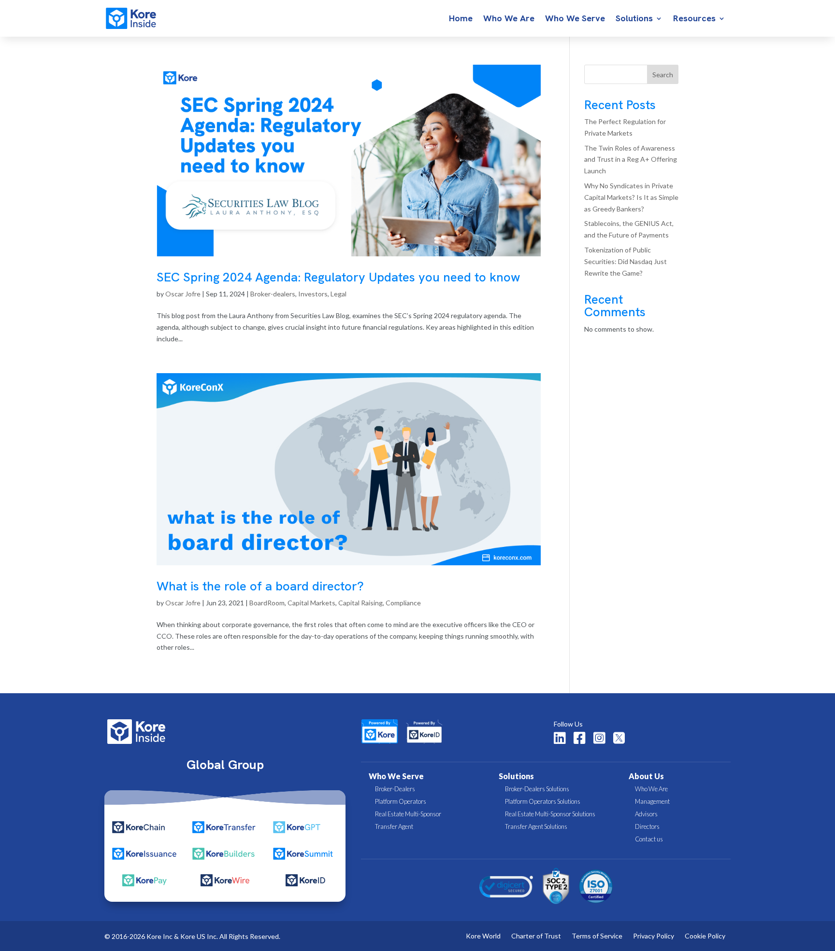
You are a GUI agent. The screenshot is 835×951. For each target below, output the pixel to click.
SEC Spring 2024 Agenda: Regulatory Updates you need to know (338, 277)
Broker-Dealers (395, 789)
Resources (694, 19)
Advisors (646, 814)
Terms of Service (597, 936)
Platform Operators (400, 801)
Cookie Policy (705, 936)
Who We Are (508, 19)
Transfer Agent (394, 826)
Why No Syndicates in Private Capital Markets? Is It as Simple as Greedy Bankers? (631, 197)
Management (652, 801)
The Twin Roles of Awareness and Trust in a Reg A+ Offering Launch (630, 159)
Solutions (634, 19)
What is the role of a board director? (260, 586)
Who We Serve (575, 19)
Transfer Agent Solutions (536, 826)
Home (461, 19)
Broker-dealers (272, 294)
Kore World (483, 936)
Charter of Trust (536, 936)
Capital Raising (360, 603)
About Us (646, 776)
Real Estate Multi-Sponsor (408, 814)
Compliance (403, 603)
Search (662, 74)
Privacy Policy (653, 936)
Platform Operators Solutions (542, 801)
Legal (338, 294)
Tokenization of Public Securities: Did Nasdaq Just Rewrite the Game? (625, 261)
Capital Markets (311, 603)
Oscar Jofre (183, 294)
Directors (647, 826)
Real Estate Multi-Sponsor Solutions (550, 814)
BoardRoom (267, 603)
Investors (313, 294)
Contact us (649, 839)
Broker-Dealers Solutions (537, 789)
